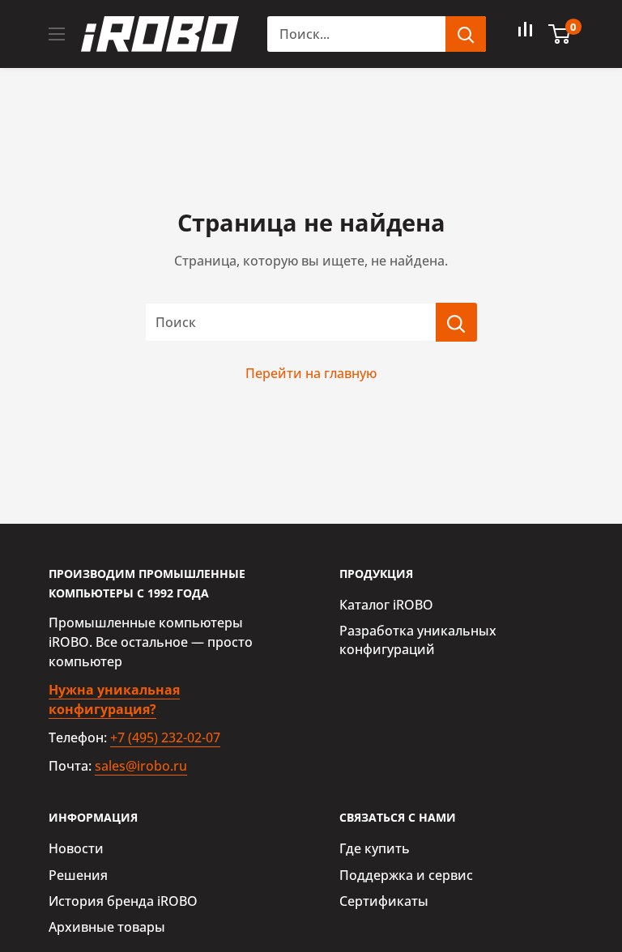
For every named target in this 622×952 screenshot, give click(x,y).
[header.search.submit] (465, 34)
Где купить (374, 848)
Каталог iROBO (386, 605)
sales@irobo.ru (141, 766)
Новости (76, 848)
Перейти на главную (311, 373)
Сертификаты (383, 901)
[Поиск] (456, 322)
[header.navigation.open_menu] (57, 34)
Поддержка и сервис (406, 875)
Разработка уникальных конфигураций (417, 639)
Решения (78, 875)
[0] (560, 34)
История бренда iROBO (123, 901)
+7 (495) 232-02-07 (165, 737)
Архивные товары (107, 927)
